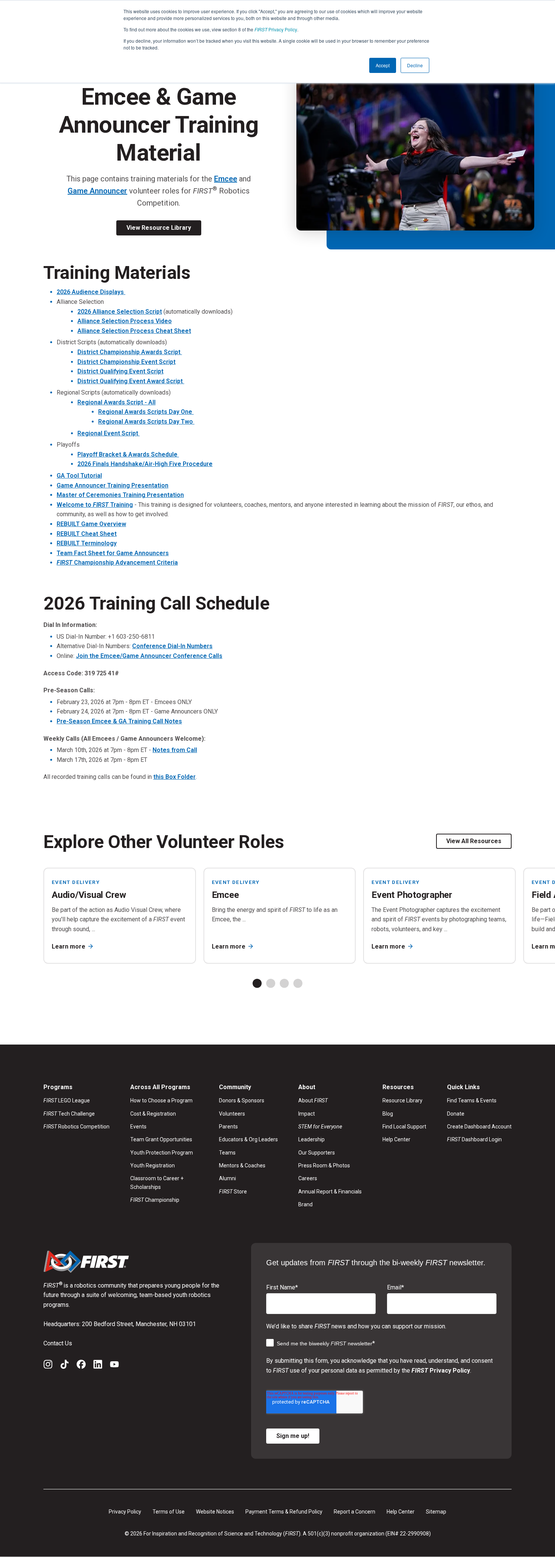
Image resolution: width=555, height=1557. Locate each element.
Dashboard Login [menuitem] (474, 1139)
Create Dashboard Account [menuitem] (479, 1127)
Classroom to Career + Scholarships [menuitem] (156, 1182)
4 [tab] (297, 983)
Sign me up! (292, 1435)
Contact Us (57, 1343)
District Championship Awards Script (129, 352)
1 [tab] (257, 983)
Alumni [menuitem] (227, 1178)
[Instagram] (47, 1366)
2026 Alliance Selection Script (119, 311)
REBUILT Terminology (87, 543)
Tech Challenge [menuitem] (69, 1114)
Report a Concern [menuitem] (354, 1512)
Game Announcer (97, 190)
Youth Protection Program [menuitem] (161, 1153)
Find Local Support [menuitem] (404, 1127)
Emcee (225, 178)
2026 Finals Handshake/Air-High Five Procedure (145, 463)
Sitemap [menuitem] (436, 1512)
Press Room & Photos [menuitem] (324, 1165)
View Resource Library (158, 227)
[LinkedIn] (97, 1366)
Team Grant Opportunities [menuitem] (161, 1139)
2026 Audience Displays (91, 292)
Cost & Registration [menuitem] (153, 1114)
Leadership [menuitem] (311, 1139)
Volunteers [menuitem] (232, 1114)
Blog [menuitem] (387, 1114)
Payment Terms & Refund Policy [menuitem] (283, 1512)
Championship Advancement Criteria (117, 562)
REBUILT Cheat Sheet (87, 533)
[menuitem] (330, 1126)
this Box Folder (174, 776)
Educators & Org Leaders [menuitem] (248, 1139)
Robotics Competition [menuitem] (76, 1127)
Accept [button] (383, 65)
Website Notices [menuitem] (215, 1512)
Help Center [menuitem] (396, 1139)
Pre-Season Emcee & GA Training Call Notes (119, 721)
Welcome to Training (95, 504)
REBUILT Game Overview (91, 524)
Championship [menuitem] (154, 1200)
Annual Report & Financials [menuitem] (330, 1192)
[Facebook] (81, 1366)
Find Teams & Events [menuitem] (471, 1100)
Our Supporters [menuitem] (316, 1153)
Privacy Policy (275, 29)
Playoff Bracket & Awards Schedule (128, 454)
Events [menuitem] (138, 1127)
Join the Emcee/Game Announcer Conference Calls (149, 655)
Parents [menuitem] (228, 1127)
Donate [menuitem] (455, 1114)
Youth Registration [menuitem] (152, 1165)
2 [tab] (270, 983)
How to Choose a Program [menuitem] (161, 1100)
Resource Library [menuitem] (402, 1100)
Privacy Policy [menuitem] (125, 1512)
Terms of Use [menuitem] (169, 1512)
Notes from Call (175, 750)
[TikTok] (64, 1366)
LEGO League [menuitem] (66, 1100)
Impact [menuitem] (306, 1114)
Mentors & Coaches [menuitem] (242, 1165)
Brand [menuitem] (305, 1204)
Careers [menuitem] (307, 1178)
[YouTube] (114, 1366)
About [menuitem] (313, 1100)
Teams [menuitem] (227, 1153)
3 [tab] (284, 983)
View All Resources (473, 841)
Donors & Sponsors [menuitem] (241, 1100)
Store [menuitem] (233, 1192)
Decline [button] (415, 65)
